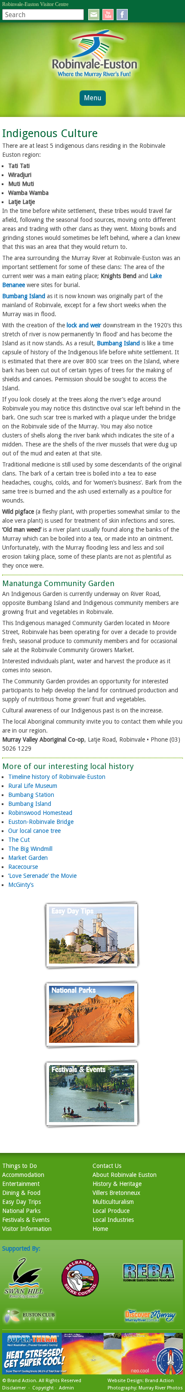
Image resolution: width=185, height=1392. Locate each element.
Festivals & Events (25, 1219)
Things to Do (19, 1165)
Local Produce (111, 1210)
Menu (93, 98)
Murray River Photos (161, 1388)
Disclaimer (14, 1388)
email (93, 14)
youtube (108, 14)
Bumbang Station (31, 794)
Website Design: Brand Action (141, 1380)
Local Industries (113, 1219)
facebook (122, 14)
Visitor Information (27, 1228)
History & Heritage (117, 1183)
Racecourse (23, 866)
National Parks (21, 1210)
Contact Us (106, 1165)
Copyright (43, 1388)
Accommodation (23, 1174)
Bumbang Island (23, 296)
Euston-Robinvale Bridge (41, 821)
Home (100, 1228)
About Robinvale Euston (124, 1174)
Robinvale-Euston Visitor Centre (35, 4)
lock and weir (84, 325)
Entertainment (21, 1183)
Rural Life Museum (32, 785)
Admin (66, 1388)
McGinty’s (21, 884)
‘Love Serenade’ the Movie (42, 875)
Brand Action (21, 1380)
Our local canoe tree (34, 830)
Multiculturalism (113, 1201)
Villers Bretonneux (116, 1192)
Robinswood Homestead (40, 812)
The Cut (19, 839)
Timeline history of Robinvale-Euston (56, 776)
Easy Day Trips (21, 1201)
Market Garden (28, 857)
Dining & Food (21, 1192)
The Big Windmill (30, 848)
